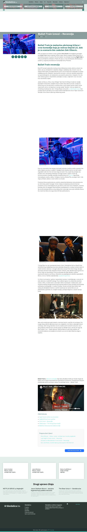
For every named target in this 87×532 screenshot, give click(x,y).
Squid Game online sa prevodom (48, 417)
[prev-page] (4, 10)
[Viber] (19, 56)
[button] (83, 2)
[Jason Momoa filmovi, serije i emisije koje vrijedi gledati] (51, 471)
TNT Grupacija (51, 530)
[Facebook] (12, 56)
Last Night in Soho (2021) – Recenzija (51, 438)
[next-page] (83, 10)
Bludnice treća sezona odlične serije (49, 425)
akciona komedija (52, 379)
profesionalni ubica (74, 89)
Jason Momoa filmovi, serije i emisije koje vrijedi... (38, 470)
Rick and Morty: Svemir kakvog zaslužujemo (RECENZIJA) (57, 442)
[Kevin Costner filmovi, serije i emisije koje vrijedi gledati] (23, 471)
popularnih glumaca (64, 275)
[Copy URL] (25, 56)
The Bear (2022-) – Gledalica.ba (70, 489)
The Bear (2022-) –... (74, 6)
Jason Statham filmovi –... (53, 6)
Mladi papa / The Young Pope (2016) (49, 423)
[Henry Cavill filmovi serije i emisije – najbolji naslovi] (79, 471)
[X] (16, 56)
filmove (71, 175)
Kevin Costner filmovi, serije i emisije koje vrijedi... (10, 470)
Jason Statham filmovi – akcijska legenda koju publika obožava (42, 489)
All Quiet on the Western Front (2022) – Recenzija (55, 440)
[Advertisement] (43, 21)
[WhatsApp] (22, 56)
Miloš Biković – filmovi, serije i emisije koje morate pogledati (58, 436)
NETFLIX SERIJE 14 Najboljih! (33, 6)
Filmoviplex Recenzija (12, 6)
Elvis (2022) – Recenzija (45, 421)
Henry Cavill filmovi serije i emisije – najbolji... (65, 470)
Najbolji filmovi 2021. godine (47, 419)
